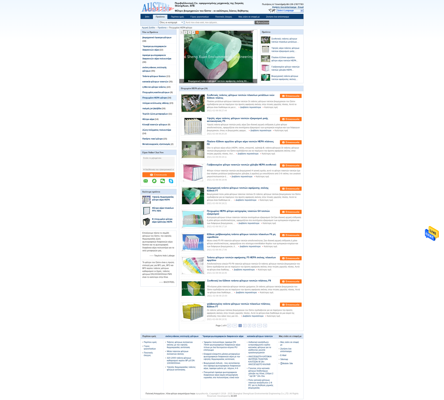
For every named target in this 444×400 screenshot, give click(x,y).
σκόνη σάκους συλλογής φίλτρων (182, 336)
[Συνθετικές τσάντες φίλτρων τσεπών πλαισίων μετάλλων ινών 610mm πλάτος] (266, 40)
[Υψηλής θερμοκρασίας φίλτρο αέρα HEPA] (146, 203)
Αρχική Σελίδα (148, 27)
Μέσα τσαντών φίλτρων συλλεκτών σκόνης (177, 352)
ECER (234, 396)
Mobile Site (287, 363)
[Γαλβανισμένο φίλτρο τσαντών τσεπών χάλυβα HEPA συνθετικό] (266, 68)
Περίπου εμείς (177, 17)
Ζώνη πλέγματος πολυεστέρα (156, 130)
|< (229, 325)
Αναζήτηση (264, 22)
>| (265, 325)
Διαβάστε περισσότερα (250, 107)
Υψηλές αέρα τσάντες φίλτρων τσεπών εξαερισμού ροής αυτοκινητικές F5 (285, 50)
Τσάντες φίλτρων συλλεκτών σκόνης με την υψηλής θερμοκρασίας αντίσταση (180, 345)
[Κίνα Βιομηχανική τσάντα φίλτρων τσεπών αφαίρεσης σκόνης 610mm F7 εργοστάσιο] (193, 195)
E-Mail (283, 355)
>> (259, 325)
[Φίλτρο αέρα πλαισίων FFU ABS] (146, 214)
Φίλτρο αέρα (148, 119)
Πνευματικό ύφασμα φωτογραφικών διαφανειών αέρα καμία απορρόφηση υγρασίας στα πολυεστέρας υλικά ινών (221, 375)
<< (235, 325)
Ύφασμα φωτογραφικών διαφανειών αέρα (222, 336)
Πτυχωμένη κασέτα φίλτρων (156, 92)
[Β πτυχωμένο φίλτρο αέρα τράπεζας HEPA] (146, 225)
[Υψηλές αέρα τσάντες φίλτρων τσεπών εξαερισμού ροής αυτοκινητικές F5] (266, 49)
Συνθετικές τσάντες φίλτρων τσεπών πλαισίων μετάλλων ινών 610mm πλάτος (284, 40)
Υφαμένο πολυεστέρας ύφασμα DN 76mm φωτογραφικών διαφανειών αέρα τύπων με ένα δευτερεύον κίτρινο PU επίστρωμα (222, 346)
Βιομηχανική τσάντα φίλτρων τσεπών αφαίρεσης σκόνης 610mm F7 (218, 81)
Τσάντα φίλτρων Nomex (154, 76)
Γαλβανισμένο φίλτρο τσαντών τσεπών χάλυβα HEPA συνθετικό (285, 68)
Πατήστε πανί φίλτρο (152, 139)
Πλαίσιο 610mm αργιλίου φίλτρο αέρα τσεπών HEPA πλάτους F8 (283, 59)
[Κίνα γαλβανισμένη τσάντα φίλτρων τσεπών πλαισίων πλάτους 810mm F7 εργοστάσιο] (193, 311)
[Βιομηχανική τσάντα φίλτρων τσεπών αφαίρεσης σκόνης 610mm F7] (266, 78)
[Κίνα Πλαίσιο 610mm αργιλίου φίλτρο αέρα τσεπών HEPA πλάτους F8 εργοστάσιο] (193, 149)
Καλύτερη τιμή (271, 107)
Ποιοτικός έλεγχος (223, 17)
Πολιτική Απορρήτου (155, 393)
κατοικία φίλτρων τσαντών (155, 81)
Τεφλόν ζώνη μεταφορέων (155, 114)
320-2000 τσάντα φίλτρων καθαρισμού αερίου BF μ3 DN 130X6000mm (181, 360)
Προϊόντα (160, 17)
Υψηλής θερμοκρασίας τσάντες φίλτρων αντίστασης (181, 368)
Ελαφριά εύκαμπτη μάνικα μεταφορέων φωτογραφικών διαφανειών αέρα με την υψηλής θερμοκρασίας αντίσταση (222, 356)
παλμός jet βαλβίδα (151, 108)
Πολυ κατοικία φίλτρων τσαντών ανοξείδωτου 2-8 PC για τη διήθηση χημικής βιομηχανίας (260, 384)
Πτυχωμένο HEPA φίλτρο (154, 98)
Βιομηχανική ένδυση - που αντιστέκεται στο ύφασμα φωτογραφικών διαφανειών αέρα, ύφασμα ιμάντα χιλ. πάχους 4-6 (222, 366)
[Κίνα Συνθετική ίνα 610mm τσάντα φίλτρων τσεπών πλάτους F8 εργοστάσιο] (193, 288)
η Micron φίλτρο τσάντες (154, 87)
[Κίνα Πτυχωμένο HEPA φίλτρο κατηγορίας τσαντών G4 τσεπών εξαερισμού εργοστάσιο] (193, 219)
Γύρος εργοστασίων (199, 17)
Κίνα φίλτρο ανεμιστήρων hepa (180, 393)
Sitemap (284, 359)
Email (301, 7)
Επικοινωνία (160, 174)
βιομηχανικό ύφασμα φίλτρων (157, 37)
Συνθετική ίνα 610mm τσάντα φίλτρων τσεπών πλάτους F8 (239, 280)
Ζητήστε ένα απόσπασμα (284, 7)
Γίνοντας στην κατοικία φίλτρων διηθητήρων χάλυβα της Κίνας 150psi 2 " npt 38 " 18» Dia (260, 372)
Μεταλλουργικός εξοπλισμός (156, 144)
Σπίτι (147, 17)
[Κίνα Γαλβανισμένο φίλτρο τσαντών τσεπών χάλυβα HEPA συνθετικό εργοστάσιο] (193, 172)
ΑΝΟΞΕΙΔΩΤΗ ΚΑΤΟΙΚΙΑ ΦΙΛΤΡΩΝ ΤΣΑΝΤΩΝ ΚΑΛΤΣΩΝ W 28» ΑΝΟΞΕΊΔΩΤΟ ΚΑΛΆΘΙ (259, 360)
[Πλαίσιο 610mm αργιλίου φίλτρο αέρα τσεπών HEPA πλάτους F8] (266, 59)
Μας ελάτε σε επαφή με (249, 17)
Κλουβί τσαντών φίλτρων (154, 124)
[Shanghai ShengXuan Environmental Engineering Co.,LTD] (157, 7)
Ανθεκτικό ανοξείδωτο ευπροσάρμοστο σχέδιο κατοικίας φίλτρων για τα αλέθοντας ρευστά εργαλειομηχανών (259, 347)
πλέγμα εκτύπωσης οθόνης (155, 103)
